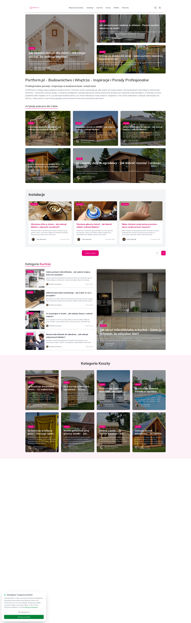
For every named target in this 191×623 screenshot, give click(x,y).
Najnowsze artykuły (76, 8)
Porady (32, 48)
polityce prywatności (31, 607)
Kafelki (116, 8)
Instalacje (89, 8)
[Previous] (157, 253)
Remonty (125, 8)
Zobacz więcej (90, 253)
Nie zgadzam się (23, 612)
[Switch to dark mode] (160, 7)
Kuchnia (99, 8)
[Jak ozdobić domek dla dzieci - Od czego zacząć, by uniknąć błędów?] (59, 44)
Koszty (108, 8)
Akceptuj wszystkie (24, 617)
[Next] (163, 253)
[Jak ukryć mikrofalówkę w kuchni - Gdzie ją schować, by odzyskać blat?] (131, 309)
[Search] (155, 8)
